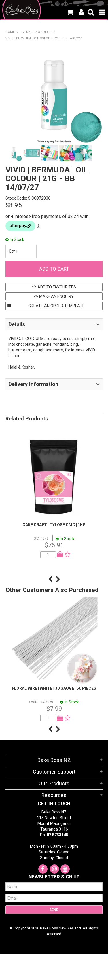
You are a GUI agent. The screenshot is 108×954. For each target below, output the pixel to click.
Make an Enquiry (56, 296)
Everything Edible (36, 32)
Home (10, 32)
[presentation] (50, 579)
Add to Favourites (56, 287)
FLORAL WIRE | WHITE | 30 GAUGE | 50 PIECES (54, 688)
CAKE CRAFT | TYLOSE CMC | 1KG (54, 524)
